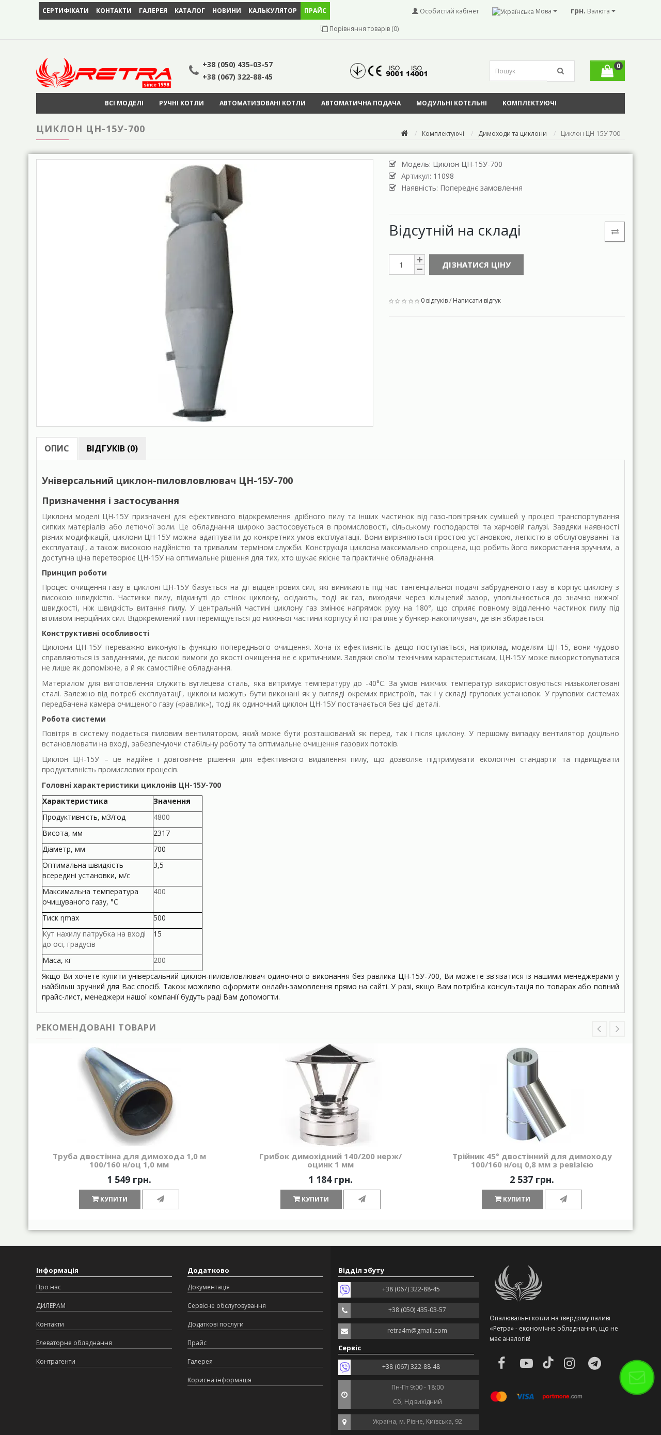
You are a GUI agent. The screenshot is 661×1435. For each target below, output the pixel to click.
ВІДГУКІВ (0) (112, 448)
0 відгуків (434, 300)
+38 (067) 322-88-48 (411, 1366)
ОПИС (56, 448)
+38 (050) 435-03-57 (237, 64)
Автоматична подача (361, 103)
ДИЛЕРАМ (51, 1305)
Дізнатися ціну (476, 264)
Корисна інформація (219, 1380)
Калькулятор (272, 10)
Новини (226, 10)
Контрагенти (55, 1361)
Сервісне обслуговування (226, 1305)
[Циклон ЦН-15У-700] (205, 293)
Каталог (190, 10)
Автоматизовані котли (262, 103)
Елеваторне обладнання (74, 1342)
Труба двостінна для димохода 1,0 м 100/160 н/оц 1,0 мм (129, 1160)
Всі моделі (124, 103)
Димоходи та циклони (512, 133)
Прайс (197, 1342)
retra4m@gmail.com (417, 1330)
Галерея (153, 10)
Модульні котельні (451, 103)
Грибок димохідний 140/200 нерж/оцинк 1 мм (330, 1160)
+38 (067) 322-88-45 (237, 77)
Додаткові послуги (215, 1324)
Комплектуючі (529, 103)
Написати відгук (477, 300)
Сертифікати (65, 10)
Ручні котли (181, 103)
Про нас (48, 1287)
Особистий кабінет (448, 11)
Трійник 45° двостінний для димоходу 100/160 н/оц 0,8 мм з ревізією (532, 1160)
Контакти (114, 10)
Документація (208, 1287)
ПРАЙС (315, 10)
